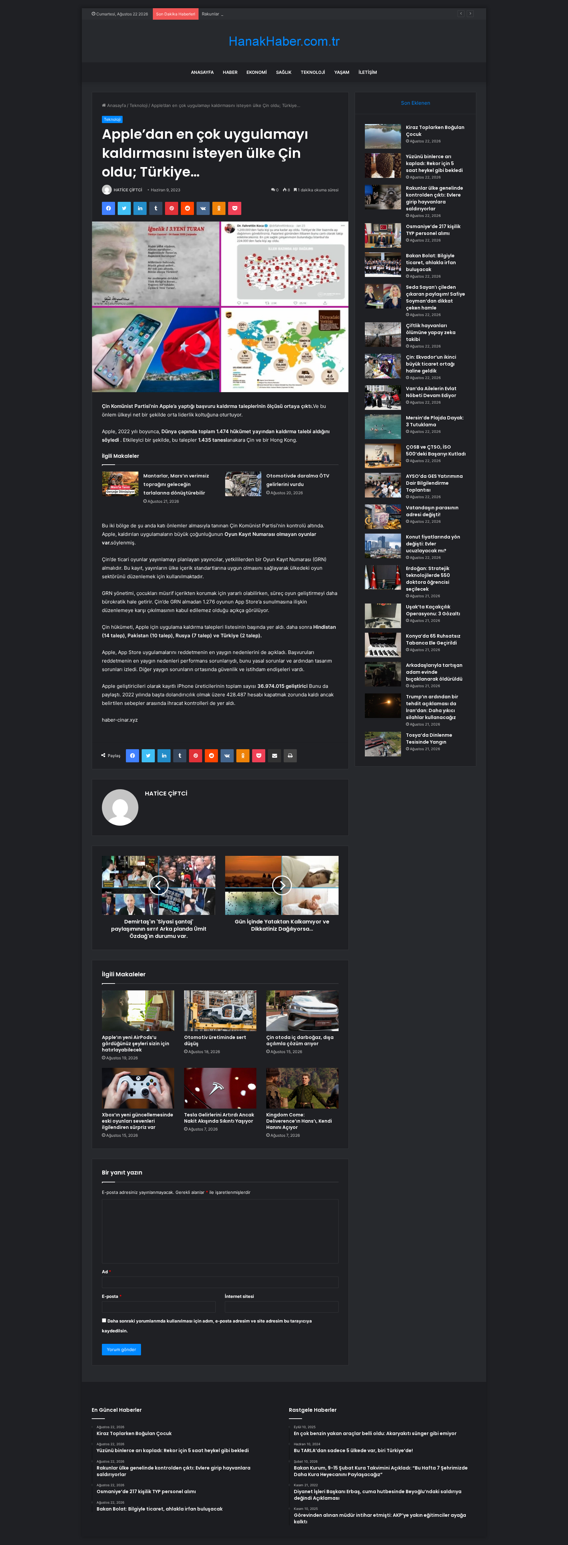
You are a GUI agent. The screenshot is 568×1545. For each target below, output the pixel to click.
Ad (106, 1271)
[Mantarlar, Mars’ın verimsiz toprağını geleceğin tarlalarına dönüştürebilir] (120, 484)
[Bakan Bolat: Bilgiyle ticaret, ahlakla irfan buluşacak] (383, 264)
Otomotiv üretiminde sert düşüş (215, 1040)
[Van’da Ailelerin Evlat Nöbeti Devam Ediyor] (383, 397)
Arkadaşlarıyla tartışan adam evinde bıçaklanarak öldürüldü (434, 672)
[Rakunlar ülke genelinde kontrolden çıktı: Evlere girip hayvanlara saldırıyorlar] (383, 197)
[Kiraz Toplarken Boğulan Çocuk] (383, 136)
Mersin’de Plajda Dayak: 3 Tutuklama (435, 421)
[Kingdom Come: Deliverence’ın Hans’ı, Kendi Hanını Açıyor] (302, 1088)
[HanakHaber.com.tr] (284, 41)
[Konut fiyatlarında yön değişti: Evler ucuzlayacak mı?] (383, 546)
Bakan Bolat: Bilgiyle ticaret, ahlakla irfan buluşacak (431, 262)
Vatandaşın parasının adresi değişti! (432, 511)
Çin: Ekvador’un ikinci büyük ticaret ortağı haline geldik (431, 364)
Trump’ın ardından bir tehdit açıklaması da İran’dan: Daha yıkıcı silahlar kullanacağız (432, 707)
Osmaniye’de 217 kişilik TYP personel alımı (433, 230)
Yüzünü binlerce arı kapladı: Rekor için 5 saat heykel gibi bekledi (434, 163)
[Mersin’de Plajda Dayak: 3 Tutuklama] (383, 426)
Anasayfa (202, 72)
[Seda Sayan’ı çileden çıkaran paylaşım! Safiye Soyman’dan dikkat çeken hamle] (383, 296)
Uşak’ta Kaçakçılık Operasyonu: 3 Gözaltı (433, 610)
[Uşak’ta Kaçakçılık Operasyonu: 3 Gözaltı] (383, 615)
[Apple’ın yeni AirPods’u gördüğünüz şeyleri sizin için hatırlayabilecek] (138, 1010)
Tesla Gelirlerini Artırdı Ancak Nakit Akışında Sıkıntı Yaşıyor (219, 1117)
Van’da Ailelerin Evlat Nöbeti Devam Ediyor (431, 392)
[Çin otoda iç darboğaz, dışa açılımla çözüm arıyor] (302, 1010)
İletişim (368, 72)
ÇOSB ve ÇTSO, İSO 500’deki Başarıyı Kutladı (436, 450)
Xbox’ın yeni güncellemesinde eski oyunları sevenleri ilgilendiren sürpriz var (137, 1121)
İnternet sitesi (239, 1296)
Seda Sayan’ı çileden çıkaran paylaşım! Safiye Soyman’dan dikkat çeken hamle (435, 297)
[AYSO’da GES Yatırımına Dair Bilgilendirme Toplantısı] (383, 485)
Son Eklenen (415, 103)
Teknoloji (313, 72)
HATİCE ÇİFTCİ (128, 189)
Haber (230, 72)
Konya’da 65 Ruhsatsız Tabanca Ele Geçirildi (433, 639)
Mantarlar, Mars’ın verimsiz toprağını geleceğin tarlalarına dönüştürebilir (176, 484)
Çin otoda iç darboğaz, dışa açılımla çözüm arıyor (300, 1040)
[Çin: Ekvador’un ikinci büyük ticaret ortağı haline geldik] (383, 366)
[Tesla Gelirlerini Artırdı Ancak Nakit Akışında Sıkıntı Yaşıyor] (220, 1088)
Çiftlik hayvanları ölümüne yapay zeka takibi (431, 332)
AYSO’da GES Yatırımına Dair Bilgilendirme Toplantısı (434, 483)
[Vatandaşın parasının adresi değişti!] (383, 516)
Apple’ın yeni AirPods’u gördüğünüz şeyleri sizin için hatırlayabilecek (135, 1043)
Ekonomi (257, 72)
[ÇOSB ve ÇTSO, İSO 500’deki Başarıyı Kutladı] (383, 456)
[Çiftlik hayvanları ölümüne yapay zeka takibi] (383, 334)
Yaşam (341, 72)
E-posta (112, 1296)
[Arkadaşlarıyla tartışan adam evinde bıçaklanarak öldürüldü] (383, 674)
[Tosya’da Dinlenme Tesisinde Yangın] (383, 744)
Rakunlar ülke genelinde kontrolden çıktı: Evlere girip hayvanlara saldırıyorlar (279, 13)
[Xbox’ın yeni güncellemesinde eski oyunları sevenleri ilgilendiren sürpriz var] (138, 1088)
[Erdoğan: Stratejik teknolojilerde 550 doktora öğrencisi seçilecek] (383, 577)
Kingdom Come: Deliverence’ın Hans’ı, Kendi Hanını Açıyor (299, 1121)
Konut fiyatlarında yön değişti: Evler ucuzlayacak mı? (433, 544)
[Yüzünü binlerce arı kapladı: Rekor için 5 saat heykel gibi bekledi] (383, 165)
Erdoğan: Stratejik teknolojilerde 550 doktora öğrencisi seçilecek (428, 578)
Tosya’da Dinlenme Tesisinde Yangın (429, 738)
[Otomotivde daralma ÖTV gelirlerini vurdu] (243, 484)
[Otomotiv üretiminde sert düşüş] (220, 1010)
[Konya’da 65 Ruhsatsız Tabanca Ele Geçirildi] (383, 645)
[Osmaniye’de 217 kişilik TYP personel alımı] (383, 235)
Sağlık (284, 72)
